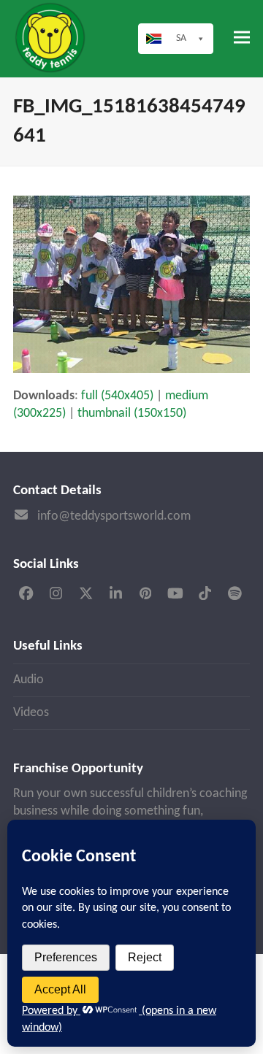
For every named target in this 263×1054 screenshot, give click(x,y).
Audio (28, 680)
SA (181, 38)
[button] (242, 37)
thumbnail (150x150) (131, 413)
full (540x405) (117, 396)
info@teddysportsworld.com (114, 516)
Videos (31, 713)
